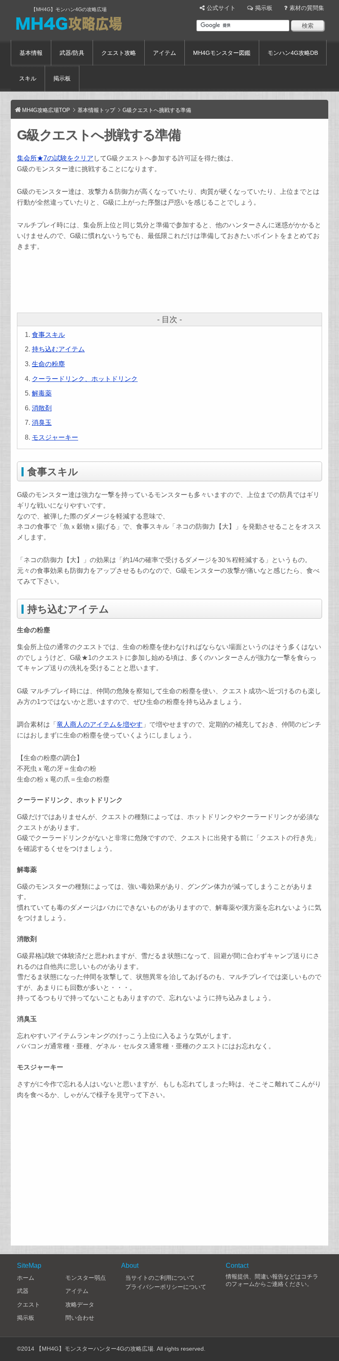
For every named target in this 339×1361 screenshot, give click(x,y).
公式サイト (221, 8)
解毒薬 (42, 393)
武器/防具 (72, 52)
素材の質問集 (306, 8)
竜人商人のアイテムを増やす (100, 724)
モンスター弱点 (85, 1277)
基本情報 (31, 52)
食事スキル (48, 334)
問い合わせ (79, 1317)
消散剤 (42, 408)
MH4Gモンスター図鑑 (222, 52)
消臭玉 (42, 422)
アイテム (164, 52)
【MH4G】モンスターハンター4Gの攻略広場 (94, 1348)
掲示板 (263, 8)
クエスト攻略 (118, 52)
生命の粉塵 (48, 363)
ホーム (25, 1277)
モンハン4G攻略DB (292, 52)
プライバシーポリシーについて (165, 1286)
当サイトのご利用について (160, 1277)
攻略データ (79, 1304)
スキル (27, 78)
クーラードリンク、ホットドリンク (85, 378)
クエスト (28, 1304)
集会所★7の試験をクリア (55, 158)
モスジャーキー (55, 437)
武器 (23, 1291)
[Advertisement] (167, 282)
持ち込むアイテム (58, 349)
